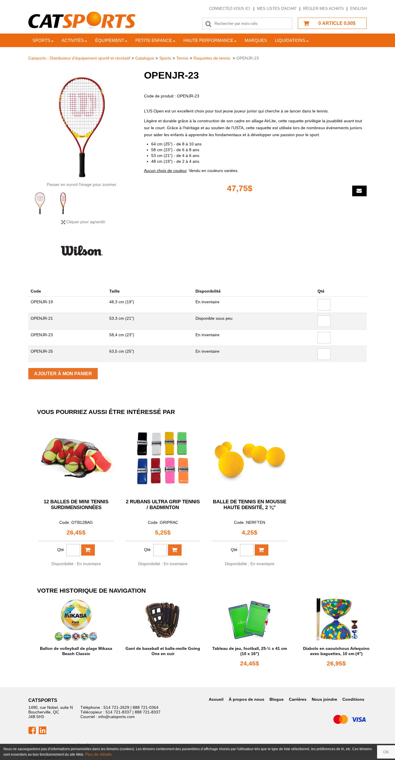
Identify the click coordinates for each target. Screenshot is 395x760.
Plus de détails (98, 754)
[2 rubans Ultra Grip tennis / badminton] (162, 456)
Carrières (298, 699)
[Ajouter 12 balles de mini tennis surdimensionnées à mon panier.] (88, 550)
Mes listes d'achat (277, 8)
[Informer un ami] (359, 191)
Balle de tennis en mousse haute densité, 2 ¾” (249, 504)
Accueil (216, 699)
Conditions (353, 699)
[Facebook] (32, 730)
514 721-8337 (118, 712)
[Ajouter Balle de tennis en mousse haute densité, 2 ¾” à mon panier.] (261, 550)
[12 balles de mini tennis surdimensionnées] (76, 456)
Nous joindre (324, 699)
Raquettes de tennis (212, 58)
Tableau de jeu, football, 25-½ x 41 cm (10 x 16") (249, 651)
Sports (41, 40)
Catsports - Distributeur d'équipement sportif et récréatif (79, 58)
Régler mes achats (323, 8)
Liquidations (290, 40)
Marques (256, 40)
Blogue (277, 699)
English (358, 8)
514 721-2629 (116, 707)
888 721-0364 (145, 707)
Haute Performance (208, 40)
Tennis (182, 58)
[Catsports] (81, 20)
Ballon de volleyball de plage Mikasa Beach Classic (76, 651)
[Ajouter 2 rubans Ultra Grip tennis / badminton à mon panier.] (175, 550)
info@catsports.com (116, 716)
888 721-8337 (147, 712)
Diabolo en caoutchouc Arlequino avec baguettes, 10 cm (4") (336, 651)
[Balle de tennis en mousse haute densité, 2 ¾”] (249, 456)
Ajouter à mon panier (63, 373)
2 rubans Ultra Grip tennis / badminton (163, 504)
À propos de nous (246, 699)
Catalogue (144, 58)
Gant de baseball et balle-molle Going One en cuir (162, 651)
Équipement (109, 40)
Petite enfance (153, 40)
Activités (73, 40)
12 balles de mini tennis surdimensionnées (76, 504)
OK (386, 752)
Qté (60, 549)
